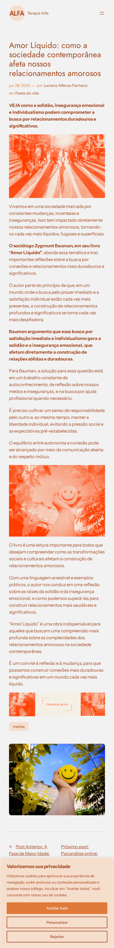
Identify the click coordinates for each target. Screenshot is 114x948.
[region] (57, 903)
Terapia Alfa (38, 13)
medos (19, 726)
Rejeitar (57, 936)
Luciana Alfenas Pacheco (65, 85)
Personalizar (57, 922)
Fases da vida (27, 93)
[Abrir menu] (102, 13)
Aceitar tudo (57, 908)
